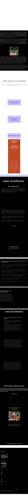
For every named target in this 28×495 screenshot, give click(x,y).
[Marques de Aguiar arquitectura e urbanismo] (3, 465)
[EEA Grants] (4, 455)
